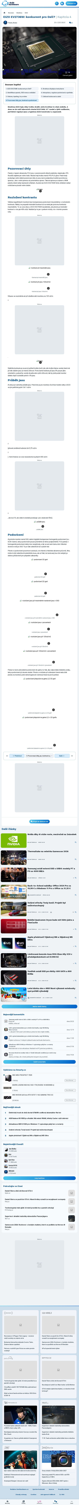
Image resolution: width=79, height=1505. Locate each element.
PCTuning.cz (9, 1210)
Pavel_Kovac (12, 23)
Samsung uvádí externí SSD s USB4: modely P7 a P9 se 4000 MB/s (51, 869)
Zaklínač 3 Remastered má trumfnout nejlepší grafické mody (19, 1476)
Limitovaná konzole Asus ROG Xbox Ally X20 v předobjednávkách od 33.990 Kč (50, 955)
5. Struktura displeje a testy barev (52, 89)
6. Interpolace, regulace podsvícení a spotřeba (57, 92)
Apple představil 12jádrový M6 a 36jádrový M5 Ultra (50, 938)
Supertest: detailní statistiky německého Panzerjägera (26, 1216)
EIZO (26, 13)
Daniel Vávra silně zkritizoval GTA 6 (18, 1191)
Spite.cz (7, 1193)
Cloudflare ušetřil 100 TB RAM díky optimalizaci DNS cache (20, 1388)
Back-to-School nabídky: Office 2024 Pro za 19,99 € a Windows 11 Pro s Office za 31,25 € (49, 887)
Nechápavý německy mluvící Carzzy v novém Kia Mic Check (20, 1433)
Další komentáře (40, 1062)
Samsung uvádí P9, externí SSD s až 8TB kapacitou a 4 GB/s (55, 1476)
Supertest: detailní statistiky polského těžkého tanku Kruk (58, 1433)
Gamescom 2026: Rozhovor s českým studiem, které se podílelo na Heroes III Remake (35, 1226)
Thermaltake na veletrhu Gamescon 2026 (48, 851)
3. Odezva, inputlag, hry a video (16, 96)
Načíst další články (39, 1006)
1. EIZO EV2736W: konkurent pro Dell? (18, 89)
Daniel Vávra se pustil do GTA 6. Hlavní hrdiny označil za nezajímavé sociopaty (35, 1199)
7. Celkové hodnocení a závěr (51, 96)
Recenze (11, 13)
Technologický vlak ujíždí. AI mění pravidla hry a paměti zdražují (29, 1208)
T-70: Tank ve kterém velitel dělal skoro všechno (58, 1438)
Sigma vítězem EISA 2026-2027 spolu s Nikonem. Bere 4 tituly (55, 1482)
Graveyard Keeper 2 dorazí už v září (16, 1481)
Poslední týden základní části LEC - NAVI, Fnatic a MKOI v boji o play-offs (20, 1427)
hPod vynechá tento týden (51, 1348)
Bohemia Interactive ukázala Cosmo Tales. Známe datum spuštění (18, 1343)
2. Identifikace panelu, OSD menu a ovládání (20, 92)
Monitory (19, 13)
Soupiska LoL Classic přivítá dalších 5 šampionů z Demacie (20, 1439)
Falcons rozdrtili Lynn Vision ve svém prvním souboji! (19, 1349)
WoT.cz (7, 1218)
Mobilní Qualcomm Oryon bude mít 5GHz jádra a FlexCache (51, 921)
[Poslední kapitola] (72, 756)
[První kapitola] (7, 756)
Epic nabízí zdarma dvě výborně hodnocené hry (20, 1471)
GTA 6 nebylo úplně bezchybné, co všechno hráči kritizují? (58, 1390)
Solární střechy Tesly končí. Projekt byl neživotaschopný (47, 904)
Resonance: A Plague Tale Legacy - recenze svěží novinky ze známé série (19, 1337)
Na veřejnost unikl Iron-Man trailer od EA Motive (58, 1385)
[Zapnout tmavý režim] (62, 3)
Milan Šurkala (32, 842)
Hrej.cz (7, 1201)
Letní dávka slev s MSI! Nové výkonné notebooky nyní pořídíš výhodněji (51, 989)
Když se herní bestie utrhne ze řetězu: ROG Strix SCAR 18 (20, 1394)
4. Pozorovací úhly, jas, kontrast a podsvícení (21, 100)
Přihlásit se (71, 3)
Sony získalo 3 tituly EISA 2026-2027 (54, 1471)
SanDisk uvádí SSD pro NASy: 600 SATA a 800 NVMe (49, 972)
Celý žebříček (40, 1178)
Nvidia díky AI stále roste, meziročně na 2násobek (52, 834)
